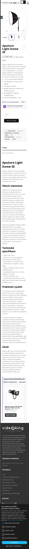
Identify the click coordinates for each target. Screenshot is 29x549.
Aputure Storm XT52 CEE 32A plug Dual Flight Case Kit (13, 407)
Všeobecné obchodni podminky (10, 477)
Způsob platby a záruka (8, 482)
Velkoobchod (5, 490)
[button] (11, 37)
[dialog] (14, 526)
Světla (6, 135)
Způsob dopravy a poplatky (9, 485)
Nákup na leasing (7, 488)
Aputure (7, 139)
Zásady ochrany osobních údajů (11, 493)
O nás (3, 474)
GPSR (14, 139)
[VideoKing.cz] (5, 3)
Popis (4, 148)
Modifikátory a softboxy (12, 133)
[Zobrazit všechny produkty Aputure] (5, 37)
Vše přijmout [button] (14, 542)
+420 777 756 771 (9, 503)
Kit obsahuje (7, 153)
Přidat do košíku (11, 120)
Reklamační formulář (7, 480)
